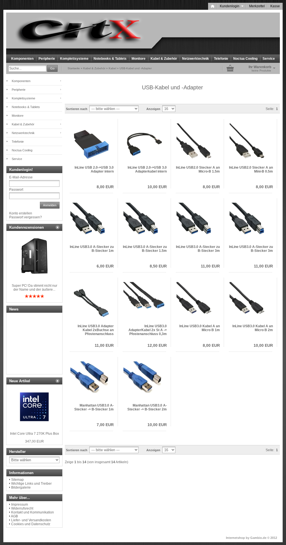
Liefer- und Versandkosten (31, 520)
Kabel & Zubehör (164, 59)
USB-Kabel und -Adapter (136, 68)
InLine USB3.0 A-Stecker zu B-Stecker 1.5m (145, 249)
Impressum (19, 504)
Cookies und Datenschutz (30, 524)
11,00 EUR (210, 266)
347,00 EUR (34, 441)
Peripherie (47, 59)
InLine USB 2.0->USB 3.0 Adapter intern (94, 169)
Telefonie (221, 59)
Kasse (275, 6)
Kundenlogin (232, 6)
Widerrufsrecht (22, 508)
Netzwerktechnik (195, 59)
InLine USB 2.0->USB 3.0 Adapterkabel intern (147, 169)
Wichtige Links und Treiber (31, 484)
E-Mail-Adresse (21, 177)
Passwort (16, 190)
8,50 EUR (158, 266)
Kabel (112, 68)
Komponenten (22, 59)
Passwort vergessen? (25, 217)
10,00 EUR (157, 187)
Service (269, 59)
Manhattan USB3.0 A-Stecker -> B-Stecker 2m (147, 407)
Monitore (139, 59)
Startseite (74, 68)
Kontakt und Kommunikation (32, 512)
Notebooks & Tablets (110, 59)
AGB (14, 516)
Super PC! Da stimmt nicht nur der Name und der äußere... (34, 287)
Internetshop (235, 537)
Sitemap (17, 480)
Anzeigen (153, 109)
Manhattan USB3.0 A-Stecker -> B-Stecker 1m (94, 407)
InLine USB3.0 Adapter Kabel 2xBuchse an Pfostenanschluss (96, 330)
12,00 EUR (157, 345)
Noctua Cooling (245, 59)
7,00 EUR (105, 424)
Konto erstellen (20, 213)
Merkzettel (257, 6)
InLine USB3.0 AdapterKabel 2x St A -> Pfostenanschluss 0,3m (147, 330)
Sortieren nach (76, 109)
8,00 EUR (105, 187)
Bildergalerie (21, 487)
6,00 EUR (105, 266)
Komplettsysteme (74, 59)
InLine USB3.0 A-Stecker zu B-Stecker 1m (92, 249)
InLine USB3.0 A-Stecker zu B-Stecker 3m (198, 249)
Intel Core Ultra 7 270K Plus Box (34, 434)
